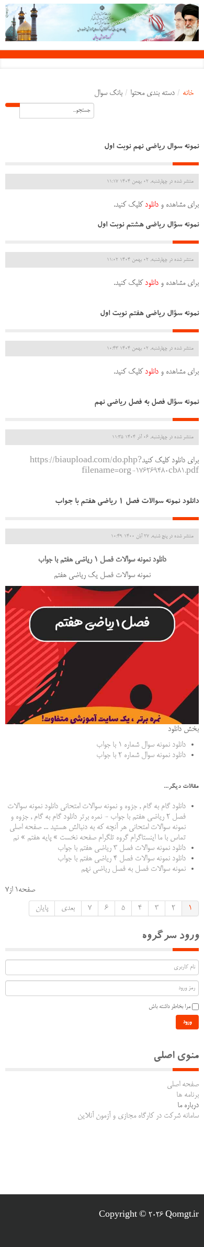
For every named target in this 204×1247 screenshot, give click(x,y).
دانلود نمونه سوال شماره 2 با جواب (141, 755)
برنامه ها (187, 1095)
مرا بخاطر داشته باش (169, 1007)
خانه (188, 93)
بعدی (68, 908)
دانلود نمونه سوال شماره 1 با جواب (141, 745)
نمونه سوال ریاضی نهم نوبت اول (151, 147)
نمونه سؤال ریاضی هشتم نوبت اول (148, 225)
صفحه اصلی (183, 1084)
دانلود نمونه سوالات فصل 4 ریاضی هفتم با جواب (122, 859)
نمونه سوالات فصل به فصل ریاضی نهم (133, 869)
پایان (42, 908)
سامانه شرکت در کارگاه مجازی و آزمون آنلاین (138, 1116)
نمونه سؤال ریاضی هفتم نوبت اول (149, 314)
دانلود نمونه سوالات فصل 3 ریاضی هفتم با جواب (122, 848)
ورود (187, 1022)
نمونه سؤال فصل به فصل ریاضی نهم (146, 403)
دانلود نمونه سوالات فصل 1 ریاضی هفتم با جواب (127, 502)
